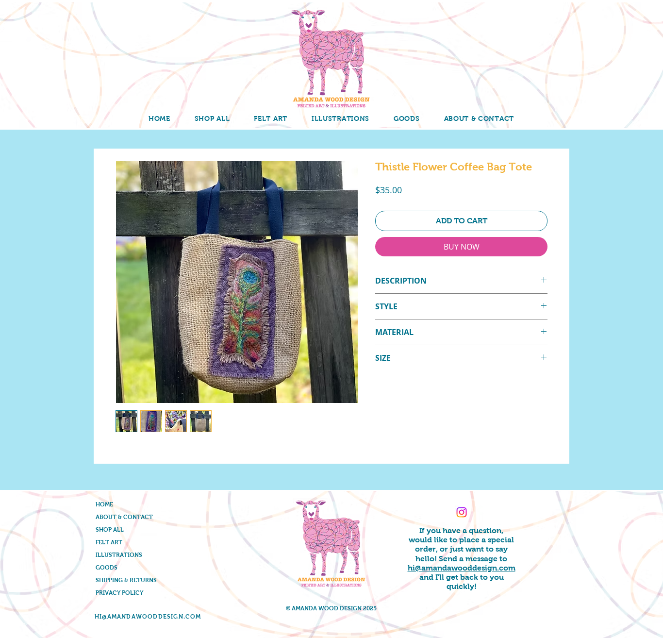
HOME (104, 504)
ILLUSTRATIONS (119, 555)
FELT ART (109, 542)
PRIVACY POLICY (119, 592)
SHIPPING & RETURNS (126, 580)
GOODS (106, 567)
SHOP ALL (110, 529)
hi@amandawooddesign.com (461, 568)
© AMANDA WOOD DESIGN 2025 (331, 608)
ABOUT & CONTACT (124, 517)
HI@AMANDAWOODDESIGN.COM (148, 616)
